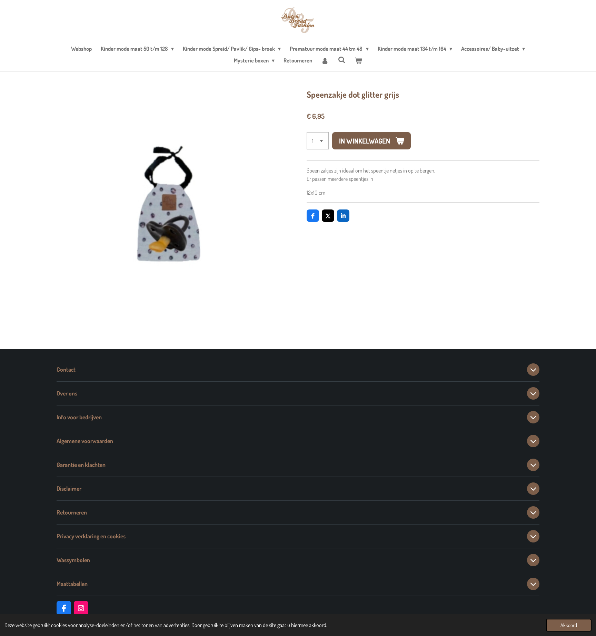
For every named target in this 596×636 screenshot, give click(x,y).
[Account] (325, 60)
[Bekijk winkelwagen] (358, 60)
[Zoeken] (342, 60)
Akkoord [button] (568, 625)
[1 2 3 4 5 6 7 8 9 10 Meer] (318, 140)
